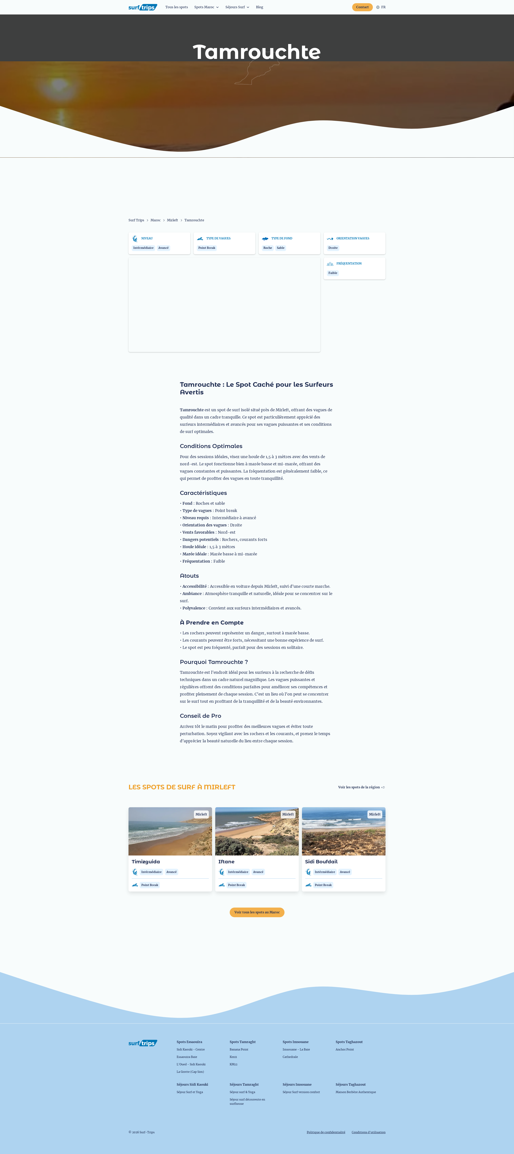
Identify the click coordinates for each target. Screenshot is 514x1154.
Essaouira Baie (187, 1057)
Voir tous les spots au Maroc (257, 912)
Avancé (171, 872)
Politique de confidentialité (326, 1132)
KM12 (233, 1064)
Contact (362, 7)
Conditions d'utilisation (369, 1132)
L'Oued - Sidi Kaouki (191, 1064)
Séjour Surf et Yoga (190, 1092)
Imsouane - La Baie (296, 1049)
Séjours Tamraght (244, 1084)
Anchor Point (345, 1049)
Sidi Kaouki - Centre (191, 1049)
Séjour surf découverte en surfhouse (247, 1101)
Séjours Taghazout (351, 1084)
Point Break (149, 885)
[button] (206, 7)
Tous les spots (176, 7)
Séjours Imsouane (297, 1084)
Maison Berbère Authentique (356, 1092)
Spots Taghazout (349, 1042)
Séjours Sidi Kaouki (192, 1084)
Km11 (233, 1057)
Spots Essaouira (189, 1042)
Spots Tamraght (243, 1042)
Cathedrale (290, 1057)
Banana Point (239, 1049)
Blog (259, 7)
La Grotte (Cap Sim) (190, 1072)
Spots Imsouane (296, 1042)
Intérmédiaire (151, 872)
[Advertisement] (257, 188)
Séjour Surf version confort (301, 1092)
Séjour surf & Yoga (242, 1092)
